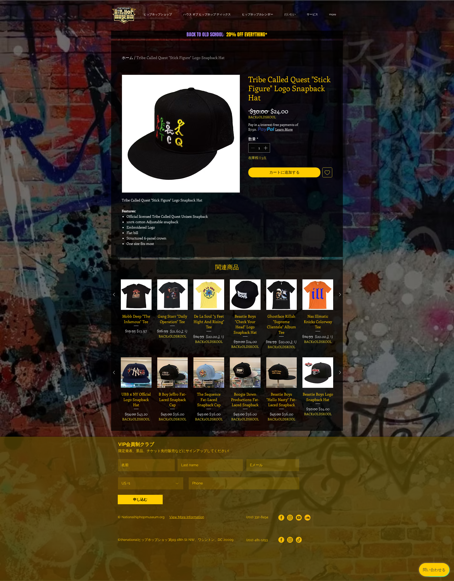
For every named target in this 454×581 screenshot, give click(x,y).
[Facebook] (281, 518)
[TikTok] (299, 540)
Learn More (284, 129)
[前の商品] (114, 294)
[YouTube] (299, 518)
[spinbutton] (259, 147)
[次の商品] (340, 294)
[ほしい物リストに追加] (327, 172)
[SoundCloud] (307, 518)
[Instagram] (290, 518)
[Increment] (266, 147)
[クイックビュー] (136, 294)
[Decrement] (252, 147)
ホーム (127, 57)
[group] (227, 314)
